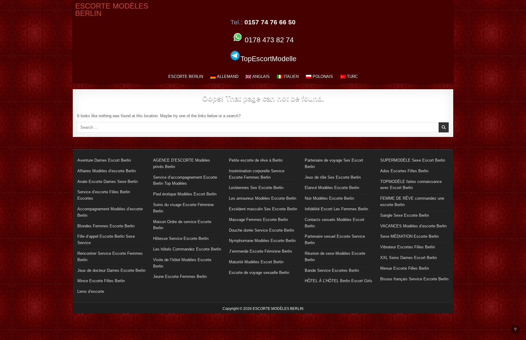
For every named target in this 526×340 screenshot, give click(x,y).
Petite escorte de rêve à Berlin (255, 160)
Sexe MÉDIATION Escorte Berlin (409, 236)
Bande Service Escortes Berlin (332, 270)
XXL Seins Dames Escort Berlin (408, 257)
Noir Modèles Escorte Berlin (329, 198)
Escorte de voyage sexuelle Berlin (259, 272)
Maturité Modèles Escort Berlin (256, 262)
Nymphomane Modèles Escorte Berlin (262, 240)
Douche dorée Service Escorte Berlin (261, 230)
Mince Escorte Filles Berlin (101, 281)
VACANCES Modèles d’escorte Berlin (413, 226)
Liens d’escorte (90, 291)
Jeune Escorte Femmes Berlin (180, 276)
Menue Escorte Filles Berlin (404, 268)
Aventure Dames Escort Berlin (104, 160)
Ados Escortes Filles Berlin (404, 171)
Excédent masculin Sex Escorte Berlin (263, 209)
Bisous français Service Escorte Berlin (414, 279)
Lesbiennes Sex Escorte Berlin (256, 187)
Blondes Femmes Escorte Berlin (106, 226)
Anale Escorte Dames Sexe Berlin (107, 181)
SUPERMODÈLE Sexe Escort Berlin (412, 160)
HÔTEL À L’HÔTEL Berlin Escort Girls (338, 281)
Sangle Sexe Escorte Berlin (404, 215)
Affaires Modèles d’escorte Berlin (106, 171)
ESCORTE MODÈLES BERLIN (111, 9)
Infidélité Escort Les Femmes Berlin (336, 209)
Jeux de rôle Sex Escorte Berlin (333, 177)
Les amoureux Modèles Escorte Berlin (262, 198)
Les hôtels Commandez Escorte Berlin (187, 249)
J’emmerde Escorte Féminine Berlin (260, 251)
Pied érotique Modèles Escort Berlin (184, 194)
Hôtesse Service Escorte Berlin (181, 238)
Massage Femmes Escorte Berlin (258, 219)
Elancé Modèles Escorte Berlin (332, 187)
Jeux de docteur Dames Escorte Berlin (111, 270)
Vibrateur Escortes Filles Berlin (407, 247)
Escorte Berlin (185, 76)
